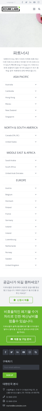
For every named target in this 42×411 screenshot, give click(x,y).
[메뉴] (34, 9)
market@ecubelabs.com (16, 405)
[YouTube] (34, 2)
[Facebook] (22, 2)
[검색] (39, 9)
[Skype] (36, 352)
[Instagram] (38, 2)
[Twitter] (26, 2)
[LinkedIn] (30, 2)
